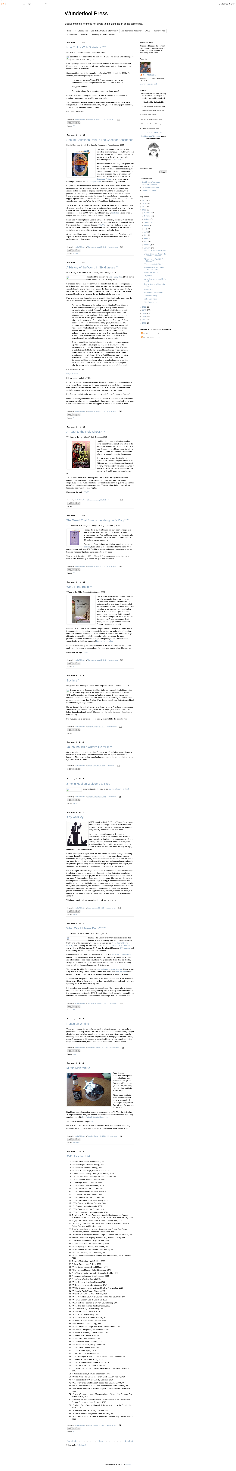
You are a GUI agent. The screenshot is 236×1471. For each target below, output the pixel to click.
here (91, 1121)
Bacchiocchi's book (105, 179)
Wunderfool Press (86, 13)
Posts (145, 333)
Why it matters (72, 374)
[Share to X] (74, 122)
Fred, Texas (118, 160)
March (146, 241)
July (146, 229)
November (148, 216)
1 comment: (111, 119)
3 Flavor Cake (72, 35)
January (147, 248)
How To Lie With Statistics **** (86, 47)
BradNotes (84, 35)
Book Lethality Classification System (104, 31)
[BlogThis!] (71, 122)
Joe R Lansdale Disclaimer (131, 31)
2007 (144, 320)
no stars (75, 253)
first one (87, 547)
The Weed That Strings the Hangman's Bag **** (97, 520)
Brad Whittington (149, 75)
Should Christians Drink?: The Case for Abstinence (99, 140)
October (147, 219)
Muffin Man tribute (78, 1068)
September (148, 222)
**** (74, 126)
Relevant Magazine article (121, 945)
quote (74, 1054)
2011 (144, 307)
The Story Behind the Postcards (103, 35)
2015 (144, 200)
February (147, 245)
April (146, 238)
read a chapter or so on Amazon (109, 969)
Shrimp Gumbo (159, 31)
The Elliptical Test (81, 31)
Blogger (128, 1464)
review (75, 803)
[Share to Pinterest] (79, 122)
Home (69, 31)
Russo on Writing (77, 1023)
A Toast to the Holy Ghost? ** (85, 431)
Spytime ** (73, 680)
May (146, 235)
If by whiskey (74, 817)
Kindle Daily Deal (115, 277)
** (73, 506)
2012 (144, 210)
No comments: (113, 247)
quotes (75, 914)
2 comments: (112, 796)
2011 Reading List (78, 1156)
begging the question (104, 641)
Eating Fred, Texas (149, 190)
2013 (144, 207)
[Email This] (68, 122)
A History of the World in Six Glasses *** (93, 267)
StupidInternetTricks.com (150, 136)
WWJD (147, 31)
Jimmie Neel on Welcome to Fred (88, 783)
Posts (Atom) (81, 1445)
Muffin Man (76, 1142)
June (146, 232)
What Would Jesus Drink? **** (86, 928)
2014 (144, 204)
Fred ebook (115, 213)
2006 (144, 323)
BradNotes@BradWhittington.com (95, 1117)
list (73, 1432)
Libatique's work (95, 182)
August (147, 225)
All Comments (148, 337)
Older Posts (129, 1441)
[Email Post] (118, 119)
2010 (144, 310)
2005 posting (125, 948)
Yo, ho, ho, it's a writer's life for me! (89, 747)
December (148, 213)
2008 (144, 317)
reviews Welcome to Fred (119, 789)
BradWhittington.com (149, 185)
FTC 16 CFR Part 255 (154, 132)
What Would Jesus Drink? (122, 955)
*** (73, 418)
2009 (144, 313)
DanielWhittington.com (150, 187)
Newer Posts (71, 1441)
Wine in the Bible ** (79, 586)
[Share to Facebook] (76, 122)
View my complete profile (149, 84)
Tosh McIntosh (121, 972)
